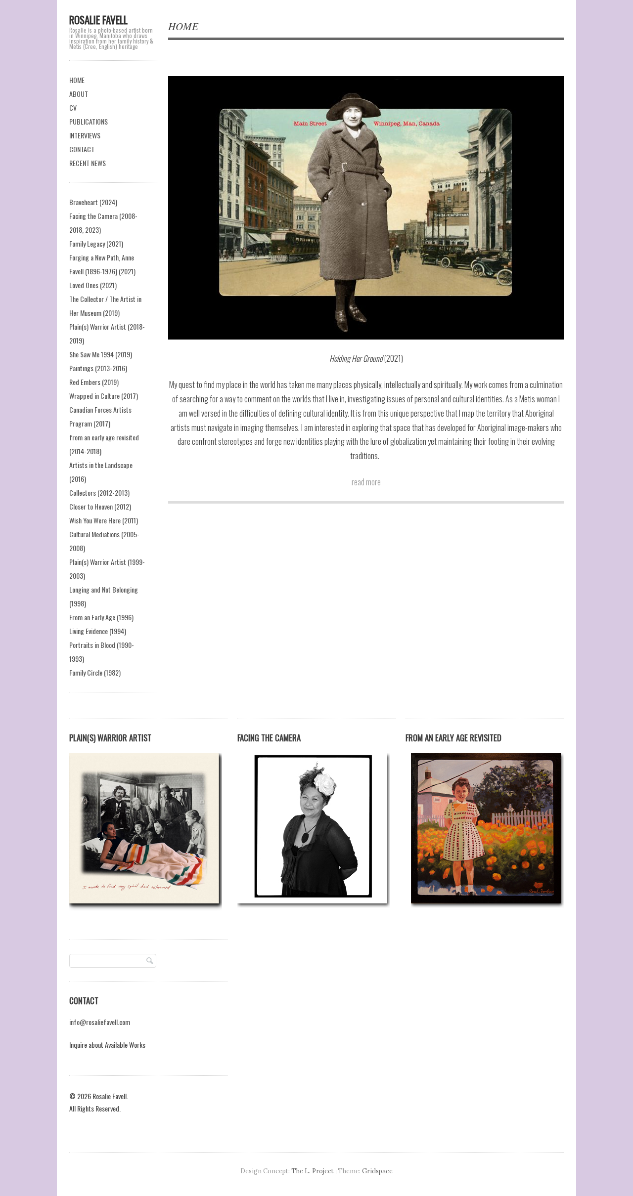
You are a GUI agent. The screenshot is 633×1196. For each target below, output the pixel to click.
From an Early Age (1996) (101, 617)
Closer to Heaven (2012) (100, 506)
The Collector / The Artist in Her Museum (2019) (105, 306)
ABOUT (78, 93)
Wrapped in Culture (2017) (103, 395)
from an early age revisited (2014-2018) (104, 444)
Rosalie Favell (98, 19)
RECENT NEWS (87, 163)
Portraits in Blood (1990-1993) (101, 652)
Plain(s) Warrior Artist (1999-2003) (107, 568)
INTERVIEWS (84, 135)
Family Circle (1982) (95, 672)
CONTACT (81, 149)
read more (366, 482)
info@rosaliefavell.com (99, 1022)
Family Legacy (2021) (96, 243)
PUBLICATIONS (88, 121)
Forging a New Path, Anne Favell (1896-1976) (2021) (102, 264)
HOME (77, 80)
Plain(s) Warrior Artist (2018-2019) (107, 333)
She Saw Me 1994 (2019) (100, 354)
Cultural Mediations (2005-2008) (104, 541)
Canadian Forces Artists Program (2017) (100, 416)
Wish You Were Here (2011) (103, 520)
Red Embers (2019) (94, 382)
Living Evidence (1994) (97, 631)
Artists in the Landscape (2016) (101, 472)
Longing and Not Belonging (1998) (103, 596)
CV (73, 107)
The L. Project (312, 1171)
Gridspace (377, 1171)
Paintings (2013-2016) (98, 368)
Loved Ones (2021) (93, 285)
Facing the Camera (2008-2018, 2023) (103, 223)
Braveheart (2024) (93, 202)
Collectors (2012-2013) (99, 492)
